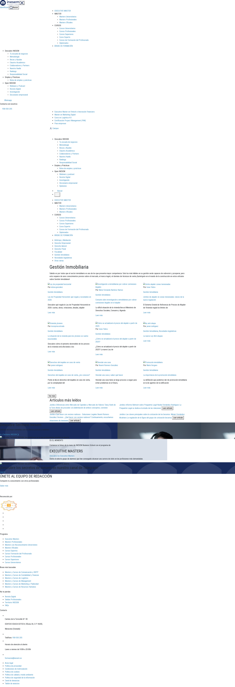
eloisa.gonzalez (57, 287)
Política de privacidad (13, 666)
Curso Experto (64, 37)
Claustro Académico (17, 62)
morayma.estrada (57, 326)
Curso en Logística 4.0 (62, 117)
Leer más (51, 312)
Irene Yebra (151, 287)
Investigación (15, 92)
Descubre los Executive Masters (62, 456)
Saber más (4, 486)
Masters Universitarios (67, 17)
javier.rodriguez (152, 326)
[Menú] (22, 3)
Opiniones (63, 186)
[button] (58, 191)
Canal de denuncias (12, 680)
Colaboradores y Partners (19, 65)
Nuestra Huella (15, 68)
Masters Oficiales (66, 22)
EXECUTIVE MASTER (62, 11)
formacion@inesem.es (13, 658)
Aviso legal (9, 663)
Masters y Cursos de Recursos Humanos (20, 587)
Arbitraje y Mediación (62, 240)
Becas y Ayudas (16, 59)
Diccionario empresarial (19, 95)
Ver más (52, 396)
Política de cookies (12, 672)
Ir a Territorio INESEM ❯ (9, 434)
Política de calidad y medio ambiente (19, 675)
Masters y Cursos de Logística (16, 578)
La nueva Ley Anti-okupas (153, 336)
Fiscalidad (58, 252)
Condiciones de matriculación (16, 669)
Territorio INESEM (12, 602)
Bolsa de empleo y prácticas (21, 80)
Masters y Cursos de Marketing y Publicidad (22, 584)
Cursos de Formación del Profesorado (74, 40)
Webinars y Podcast (17, 86)
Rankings (13, 71)
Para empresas (60, 123)
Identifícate (4, 7)
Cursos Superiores (66, 34)
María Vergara (152, 365)
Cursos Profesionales (67, 31)
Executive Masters (12, 539)
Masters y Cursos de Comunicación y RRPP (21, 572)
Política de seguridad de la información (20, 678)
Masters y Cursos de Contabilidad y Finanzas (22, 575)
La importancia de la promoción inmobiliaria (159, 375)
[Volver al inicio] (63, 133)
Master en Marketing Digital (65, 115)
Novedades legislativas (63, 258)
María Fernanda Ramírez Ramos (111, 290)
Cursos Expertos (11, 551)
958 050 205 (7, 109)
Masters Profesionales (68, 19)
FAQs (7, 605)
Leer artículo (55, 411)
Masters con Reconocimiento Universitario (21, 545)
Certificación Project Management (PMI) (70, 120)
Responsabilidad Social (18, 74)
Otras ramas (59, 261)
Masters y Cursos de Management (18, 581)
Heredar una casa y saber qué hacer (109, 375)
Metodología (14, 57)
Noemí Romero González (108, 365)
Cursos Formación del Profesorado (18, 553)
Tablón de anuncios (12, 683)
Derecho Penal (60, 249)
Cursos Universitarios (67, 28)
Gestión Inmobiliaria (61, 255)
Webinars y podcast (66, 174)
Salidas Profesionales (13, 599)
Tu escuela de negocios (19, 54)
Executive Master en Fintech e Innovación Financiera (74, 112)
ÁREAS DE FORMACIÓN (63, 46)
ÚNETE (2, 472)
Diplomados (63, 43)
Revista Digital (15, 89)
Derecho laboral (60, 246)
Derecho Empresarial (62, 243)
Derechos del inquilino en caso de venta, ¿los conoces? (69, 375)
